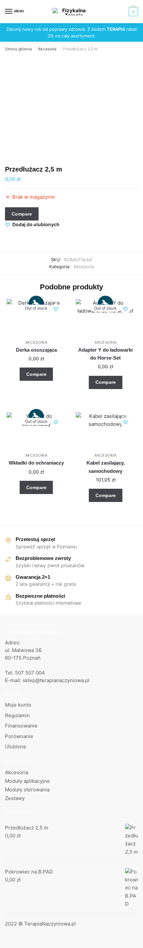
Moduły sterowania (27, 789)
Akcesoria (47, 48)
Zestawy (15, 798)
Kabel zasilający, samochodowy (105, 467)
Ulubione (15, 746)
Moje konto (18, 705)
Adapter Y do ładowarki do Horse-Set (105, 354)
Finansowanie (21, 726)
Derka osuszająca (36, 350)
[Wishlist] (56, 309)
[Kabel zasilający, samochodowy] (105, 431)
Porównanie (19, 736)
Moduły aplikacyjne (27, 781)
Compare (22, 214)
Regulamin (17, 715)
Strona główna (18, 48)
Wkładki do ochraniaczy (36, 463)
